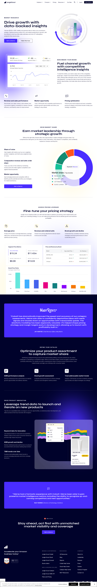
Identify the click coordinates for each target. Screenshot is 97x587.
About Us (80, 554)
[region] (48, 584)
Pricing (54, 2)
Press (79, 563)
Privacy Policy (38, 585)
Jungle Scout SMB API (48, 573)
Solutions (40, 2)
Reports (62, 560)
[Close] (94, 584)
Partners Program (82, 569)
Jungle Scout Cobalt (47, 554)
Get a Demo (88, 2)
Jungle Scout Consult (48, 560)
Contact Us (80, 572)
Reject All (73, 584)
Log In (80, 2)
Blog (61, 557)
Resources (61, 2)
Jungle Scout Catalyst (48, 570)
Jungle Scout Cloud (47, 557)
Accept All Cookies (85, 584)
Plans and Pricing (46, 577)
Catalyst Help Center (65, 569)
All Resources (63, 554)
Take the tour (25, 40)
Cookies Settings (62, 584)
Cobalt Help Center (65, 563)
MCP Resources (64, 572)
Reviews (79, 560)
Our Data (69, 2)
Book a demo (45, 563)
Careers (79, 566)
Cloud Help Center (65, 566)
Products (48, 2)
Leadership (80, 557)
